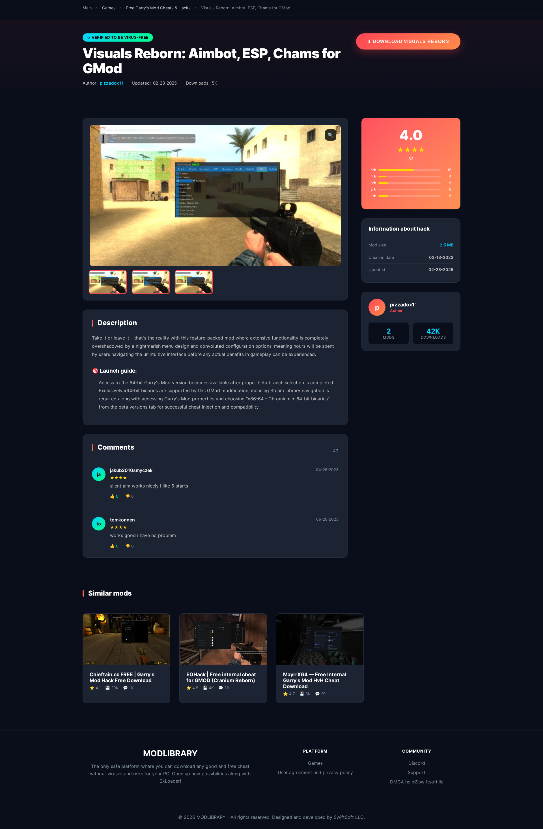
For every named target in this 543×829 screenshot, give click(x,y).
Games (109, 7)
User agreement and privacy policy (315, 772)
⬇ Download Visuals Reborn (408, 41)
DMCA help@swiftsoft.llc (416, 782)
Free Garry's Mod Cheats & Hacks (158, 7)
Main (87, 7)
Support (416, 772)
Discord (416, 763)
